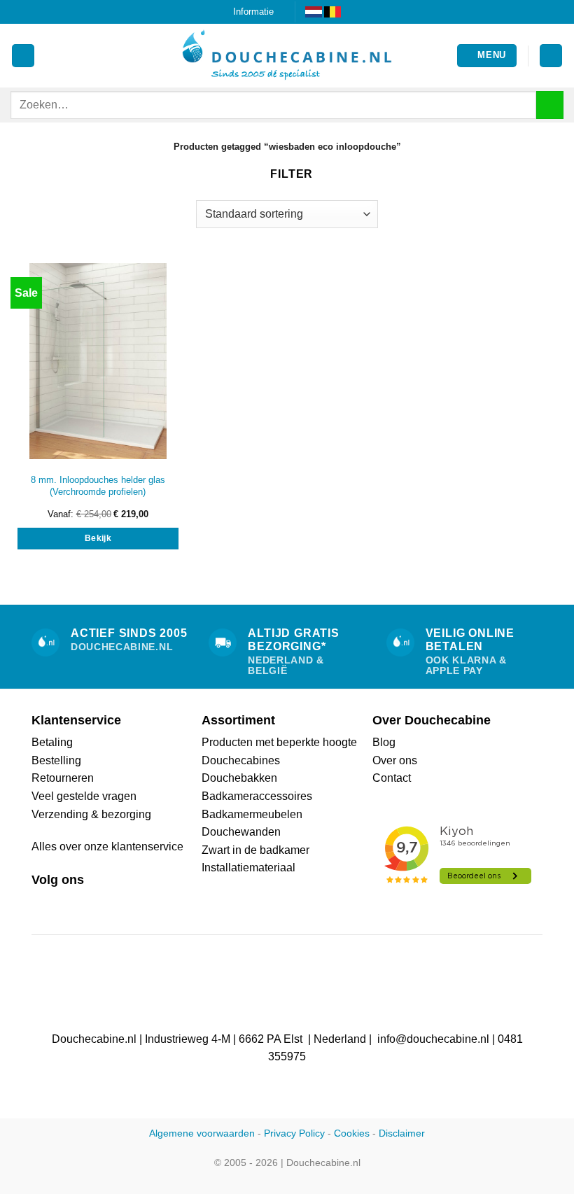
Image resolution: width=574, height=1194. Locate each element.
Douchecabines (241, 760)
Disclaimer (402, 1133)
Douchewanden (241, 832)
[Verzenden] (550, 104)
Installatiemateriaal (248, 867)
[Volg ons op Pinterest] (74, 903)
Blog (384, 742)
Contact (391, 778)
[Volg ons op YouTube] (91, 903)
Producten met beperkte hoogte (279, 742)
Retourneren (62, 778)
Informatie (253, 11)
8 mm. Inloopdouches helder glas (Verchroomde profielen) (98, 486)
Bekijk (98, 538)
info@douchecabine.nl (433, 1039)
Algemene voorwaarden (202, 1133)
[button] (487, 55)
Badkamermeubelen (252, 814)
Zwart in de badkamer (255, 850)
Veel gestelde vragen (83, 796)
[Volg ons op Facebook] (40, 903)
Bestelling (56, 760)
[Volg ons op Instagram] (57, 903)
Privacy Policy (294, 1133)
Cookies (352, 1133)
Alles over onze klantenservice (107, 846)
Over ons (394, 760)
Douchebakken (239, 778)
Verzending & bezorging (91, 814)
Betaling (52, 742)
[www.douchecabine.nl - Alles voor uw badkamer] (287, 56)
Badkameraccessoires (257, 796)
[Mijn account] (23, 55)
